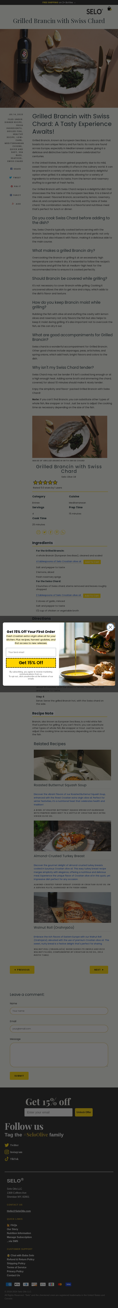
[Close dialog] (110, 627)
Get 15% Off (31, 663)
